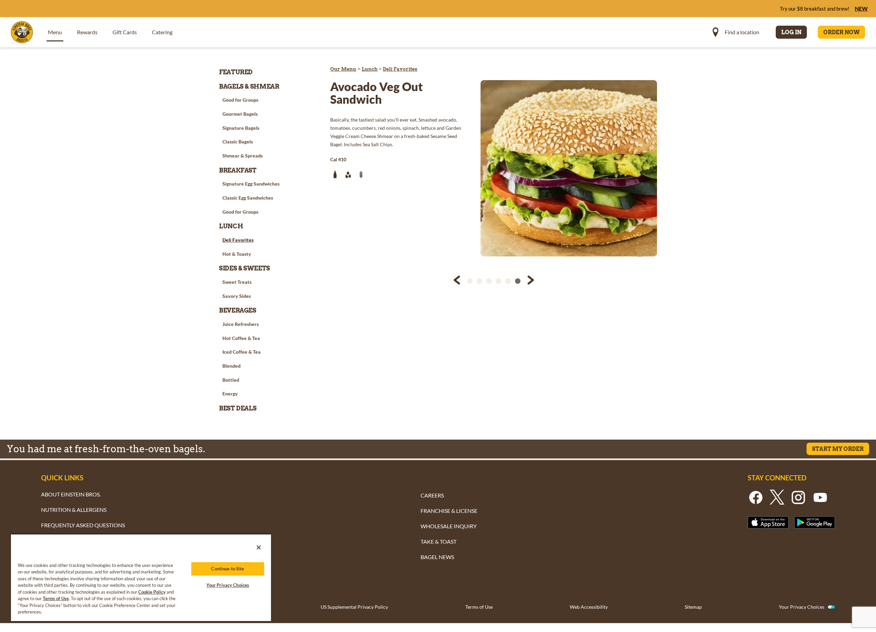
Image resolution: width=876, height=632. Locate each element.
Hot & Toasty (236, 254)
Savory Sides (236, 296)
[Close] (258, 547)
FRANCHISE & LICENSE (449, 510)
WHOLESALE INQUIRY (449, 526)
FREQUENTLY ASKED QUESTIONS (83, 525)
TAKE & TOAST (438, 541)
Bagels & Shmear (249, 86)
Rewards (87, 32)
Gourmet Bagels (240, 114)
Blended (231, 366)
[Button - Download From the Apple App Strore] (768, 522)
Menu (55, 32)
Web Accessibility (589, 607)
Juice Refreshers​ (240, 324)
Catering (162, 32)
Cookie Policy (152, 592)
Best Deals (237, 408)
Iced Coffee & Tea (241, 352)
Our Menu (343, 69)
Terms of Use (479, 607)
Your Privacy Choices (801, 607)
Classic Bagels (237, 141)
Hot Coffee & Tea (241, 338)
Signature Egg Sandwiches (251, 184)
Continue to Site (227, 568)
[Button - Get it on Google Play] (814, 522)
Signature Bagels (240, 128)
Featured (236, 72)
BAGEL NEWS (437, 557)
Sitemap (693, 607)
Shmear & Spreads (242, 156)
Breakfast (238, 170)
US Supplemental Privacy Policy (354, 607)
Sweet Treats (237, 282)
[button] (457, 281)
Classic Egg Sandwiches (247, 198)
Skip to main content (42, 7)
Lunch (369, 69)
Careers (432, 495)
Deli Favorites (400, 69)
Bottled (230, 380)
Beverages (237, 310)
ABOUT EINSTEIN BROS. (71, 494)
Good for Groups (240, 100)
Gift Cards (125, 32)
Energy (230, 393)
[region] (141, 577)
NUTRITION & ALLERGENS (73, 509)
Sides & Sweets (244, 268)
